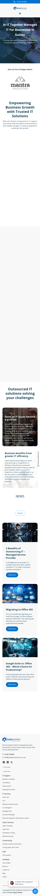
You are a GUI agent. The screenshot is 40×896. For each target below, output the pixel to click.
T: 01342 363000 (8, 754)
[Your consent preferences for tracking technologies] (38, 459)
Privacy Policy (6, 767)
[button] (20, 13)
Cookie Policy (6, 771)
